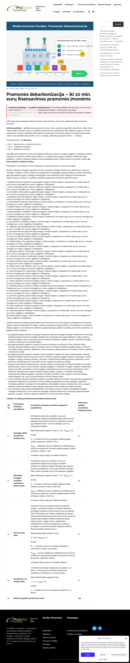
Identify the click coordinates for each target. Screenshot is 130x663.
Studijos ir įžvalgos (74, 634)
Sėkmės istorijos (104, 5)
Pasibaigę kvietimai (30, 88)
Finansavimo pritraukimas (77, 631)
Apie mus (117, 5)
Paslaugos (69, 5)
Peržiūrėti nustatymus (118, 655)
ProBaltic (11, 88)
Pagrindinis (57, 5)
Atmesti (102, 655)
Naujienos (47, 634)
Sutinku (87, 655)
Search (118, 24)
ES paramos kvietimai (86, 5)
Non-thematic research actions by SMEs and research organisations (109, 47)
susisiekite (15, 115)
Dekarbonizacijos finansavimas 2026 (23, 113)
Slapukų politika (103, 659)
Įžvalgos (56, 12)
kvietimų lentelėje (30, 110)
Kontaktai (67, 12)
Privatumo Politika (50, 641)
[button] (126, 638)
